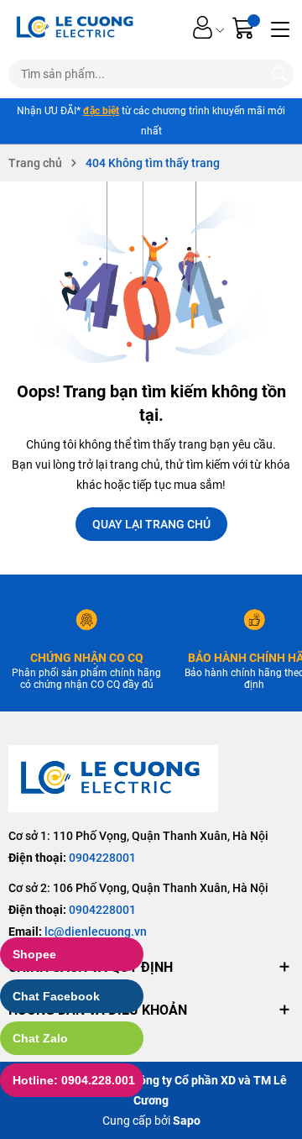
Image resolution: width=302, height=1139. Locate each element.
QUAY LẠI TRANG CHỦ (151, 524)
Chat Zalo (40, 1038)
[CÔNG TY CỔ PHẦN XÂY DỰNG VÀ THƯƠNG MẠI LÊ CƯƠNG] (76, 28)
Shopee (34, 954)
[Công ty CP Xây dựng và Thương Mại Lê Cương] (113, 778)
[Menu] (280, 27)
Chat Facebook (56, 996)
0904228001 (102, 857)
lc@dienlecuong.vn (95, 931)
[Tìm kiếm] (279, 74)
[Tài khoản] (202, 27)
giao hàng (109, 111)
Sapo (186, 1120)
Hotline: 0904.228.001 (74, 1080)
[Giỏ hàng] (245, 27)
